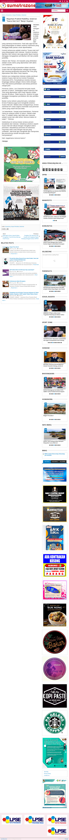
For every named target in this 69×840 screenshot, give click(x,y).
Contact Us (46, 775)
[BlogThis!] (4, 229)
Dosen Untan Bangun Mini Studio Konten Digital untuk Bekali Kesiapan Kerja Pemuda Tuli (53, 243)
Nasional (22, 226)
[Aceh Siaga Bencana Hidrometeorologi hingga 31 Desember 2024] (54, 434)
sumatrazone (4, 839)
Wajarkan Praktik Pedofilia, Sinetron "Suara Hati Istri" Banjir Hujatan (21, 20)
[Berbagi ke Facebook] (8, 229)
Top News (47, 461)
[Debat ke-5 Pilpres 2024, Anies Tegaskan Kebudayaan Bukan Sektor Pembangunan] (54, 306)
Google (66, 839)
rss (67, 1)
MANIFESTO (47, 200)
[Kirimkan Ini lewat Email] (3, 229)
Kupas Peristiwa (15, 226)
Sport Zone (47, 322)
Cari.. (67, 10)
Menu (2, 10)
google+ (65, 1)
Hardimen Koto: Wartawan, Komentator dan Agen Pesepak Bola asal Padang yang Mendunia (54, 339)
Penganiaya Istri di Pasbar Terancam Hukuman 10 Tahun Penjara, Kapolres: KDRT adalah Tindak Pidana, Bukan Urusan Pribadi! (54, 416)
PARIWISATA (47, 271)
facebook (62, 1)
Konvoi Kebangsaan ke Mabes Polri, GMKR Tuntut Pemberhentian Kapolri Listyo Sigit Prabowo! (54, 390)
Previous (66, 186)
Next (43, 186)
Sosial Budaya (48, 297)
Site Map (46, 771)
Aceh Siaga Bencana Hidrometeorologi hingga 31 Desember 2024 (54, 442)
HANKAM (46, 348)
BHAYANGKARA (48, 374)
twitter (60, 1)
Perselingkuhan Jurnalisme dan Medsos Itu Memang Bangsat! (54, 191)
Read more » (14, 253)
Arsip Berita (55, 461)
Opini (44, 175)
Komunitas (47, 226)
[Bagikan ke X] (6, 229)
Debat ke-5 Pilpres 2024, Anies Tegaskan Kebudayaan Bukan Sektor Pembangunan (53, 313)
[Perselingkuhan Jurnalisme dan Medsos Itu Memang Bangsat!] (54, 184)
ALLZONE (62, 461)
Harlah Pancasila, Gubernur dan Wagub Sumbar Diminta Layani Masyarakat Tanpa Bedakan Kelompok (54, 217)
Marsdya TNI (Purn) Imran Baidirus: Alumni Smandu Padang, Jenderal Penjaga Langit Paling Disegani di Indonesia (53, 365)
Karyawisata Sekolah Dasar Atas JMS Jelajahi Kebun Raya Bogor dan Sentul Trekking (54, 288)
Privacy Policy (47, 773)
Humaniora (8, 226)
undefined (21, 248)
